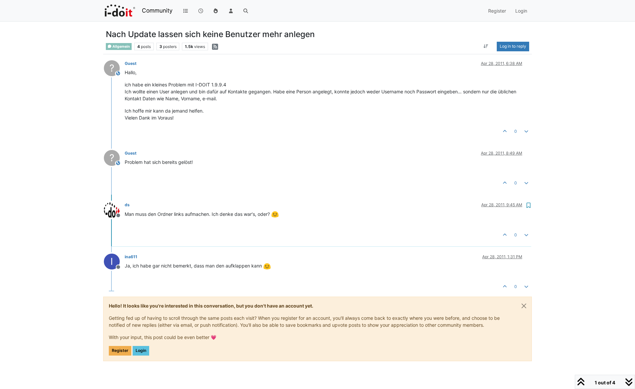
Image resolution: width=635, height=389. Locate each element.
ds (127, 204)
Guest (131, 63)
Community (157, 10)
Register (120, 350)
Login (141, 350)
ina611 (131, 256)
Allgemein (121, 46)
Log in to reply (513, 46)
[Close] (523, 306)
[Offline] (114, 209)
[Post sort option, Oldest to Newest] (486, 46)
